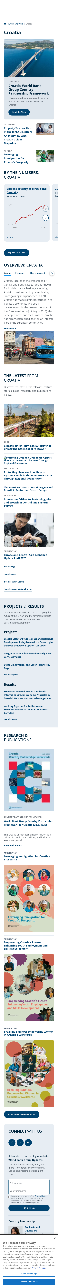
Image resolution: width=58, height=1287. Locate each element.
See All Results (10, 719)
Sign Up (31, 1208)
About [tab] (7, 273)
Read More (9, 328)
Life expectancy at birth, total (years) (27, 190)
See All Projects (11, 674)
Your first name (18, 1190)
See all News (9, 574)
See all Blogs (9, 566)
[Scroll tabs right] (52, 273)
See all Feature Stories (14, 581)
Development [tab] (37, 273)
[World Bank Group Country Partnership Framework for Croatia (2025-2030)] (29, 780)
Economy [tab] (20, 273)
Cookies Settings (29, 1273)
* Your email (16, 1183)
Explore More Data (16, 252)
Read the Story (19, 112)
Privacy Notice (41, 1196)
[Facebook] (11, 1142)
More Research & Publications (21, 1114)
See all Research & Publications (18, 589)
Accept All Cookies (29, 1281)
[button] (46, 218)
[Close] (55, 1238)
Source (10, 237)
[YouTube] (28, 1142)
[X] (20, 1142)
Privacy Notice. (39, 1268)
